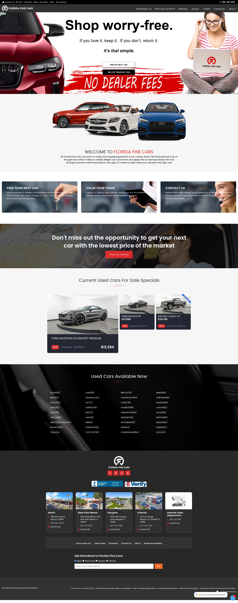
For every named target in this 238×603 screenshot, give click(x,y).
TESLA (55, 432)
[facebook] (110, 473)
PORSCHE (92, 427)
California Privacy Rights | (189, 588)
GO (158, 566)
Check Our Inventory (119, 254)
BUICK (54, 397)
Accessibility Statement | (167, 588)
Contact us (126, 543)
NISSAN (161, 422)
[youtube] (128, 473)
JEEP (54, 412)
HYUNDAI (127, 407)
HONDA (91, 407)
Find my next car (143, 9)
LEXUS (161, 412)
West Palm (90, 561)
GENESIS (162, 402)
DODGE (55, 402)
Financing (182, 9)
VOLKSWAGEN (130, 432)
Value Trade (99, 543)
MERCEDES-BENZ (60, 422)
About (232, 9)
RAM (125, 427)
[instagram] (122, 473)
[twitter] (116, 473)
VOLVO (160, 432)
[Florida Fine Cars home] (119, 463)
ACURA (55, 392)
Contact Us (219, 9)
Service (195, 9)
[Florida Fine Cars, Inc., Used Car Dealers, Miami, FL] (107, 484)
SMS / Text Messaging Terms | (145, 588)
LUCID (90, 417)
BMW (161, 392)
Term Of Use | (76, 588)
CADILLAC (92, 397)
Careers (206, 9)
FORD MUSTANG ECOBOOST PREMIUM (76, 338)
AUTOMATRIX (32, 588)
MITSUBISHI (128, 422)
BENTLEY (126, 392)
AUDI (90, 392)
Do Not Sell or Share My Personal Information (218, 588)
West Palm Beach (88, 512)
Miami (51, 512)
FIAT (89, 402)
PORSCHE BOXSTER (131, 316)
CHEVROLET (129, 397)
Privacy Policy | (88, 588)
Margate (113, 512)
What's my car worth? (165, 9)
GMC (54, 407)
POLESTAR (56, 427)
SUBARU (161, 427)
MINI (89, 422)
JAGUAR (161, 407)
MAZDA (162, 417)
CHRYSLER (162, 397)
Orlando (142, 512)
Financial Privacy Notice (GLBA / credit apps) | (114, 588)
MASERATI (127, 417)
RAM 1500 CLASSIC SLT (169, 316)
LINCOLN (55, 417)
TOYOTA (92, 432)
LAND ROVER (129, 412)
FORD (126, 402)
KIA (89, 412)
